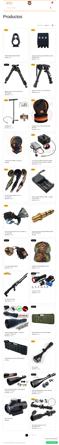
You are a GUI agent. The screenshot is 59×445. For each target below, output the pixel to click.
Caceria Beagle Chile (10, 442)
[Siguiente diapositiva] (26, 41)
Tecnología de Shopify (20, 442)
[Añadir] (26, 51)
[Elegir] (26, 294)
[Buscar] (50, 7)
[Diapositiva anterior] (5, 41)
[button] (47, 25)
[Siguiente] (35, 435)
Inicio (10, 3)
